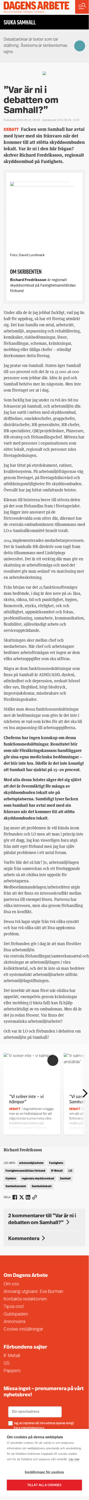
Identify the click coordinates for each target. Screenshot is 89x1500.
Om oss (11, 1284)
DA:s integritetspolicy (29, 1428)
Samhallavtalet (15, 1186)
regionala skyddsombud (38, 1178)
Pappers (12, 1371)
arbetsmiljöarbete (31, 1163)
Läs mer (74, 1459)
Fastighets (56, 1163)
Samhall (65, 1178)
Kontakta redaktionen (25, 1299)
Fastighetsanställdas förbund (25, 1171)
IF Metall (57, 1171)
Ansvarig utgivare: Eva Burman (33, 1291)
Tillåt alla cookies (44, 1485)
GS (7, 1363)
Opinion (10, 1178)
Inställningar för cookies (44, 1472)
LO (70, 1171)
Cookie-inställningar (23, 1329)
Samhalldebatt (42, 1186)
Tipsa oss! (14, 1307)
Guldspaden (16, 1314)
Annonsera (14, 1322)
